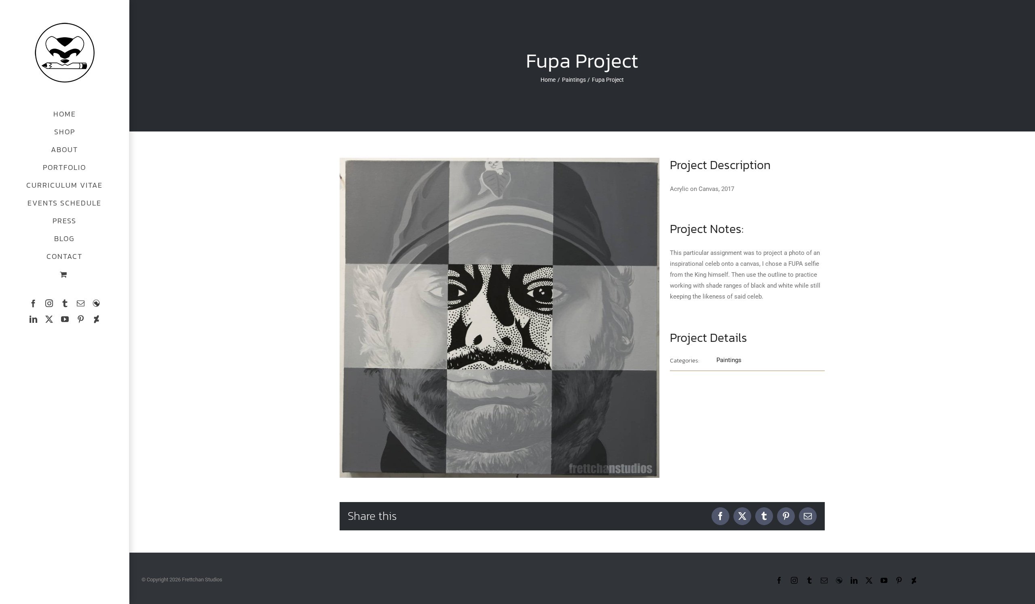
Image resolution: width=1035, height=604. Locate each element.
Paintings (728, 360)
